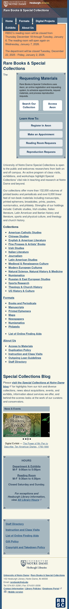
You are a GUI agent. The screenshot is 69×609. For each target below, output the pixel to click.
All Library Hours (28, 500)
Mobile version (15, 591)
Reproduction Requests (41, 152)
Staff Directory (17, 362)
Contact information (14, 588)
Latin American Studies (22, 260)
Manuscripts (16, 307)
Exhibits (10, 28)
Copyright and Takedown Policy (25, 547)
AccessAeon (52, 105)
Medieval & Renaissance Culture (28, 263)
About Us (28, 28)
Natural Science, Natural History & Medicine (35, 271)
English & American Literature (27, 240)
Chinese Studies (18, 236)
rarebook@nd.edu (19, 582)
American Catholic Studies (24, 232)
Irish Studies (16, 248)
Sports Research (18, 283)
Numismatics (16, 275)
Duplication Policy (19, 350)
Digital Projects (45, 21)
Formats (24, 21)
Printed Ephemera (19, 311)
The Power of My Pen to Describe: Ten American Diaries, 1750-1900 (26, 445)
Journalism (15, 256)
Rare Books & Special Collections (48, 575)
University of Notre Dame (15, 4)
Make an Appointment (41, 134)
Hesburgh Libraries (39, 3)
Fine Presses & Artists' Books (26, 244)
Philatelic (14, 326)
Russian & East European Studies (29, 279)
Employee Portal (50, 588)
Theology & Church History (25, 287)
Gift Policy (12, 541)
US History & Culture (21, 291)
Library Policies (33, 588)
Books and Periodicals (22, 303)
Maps (11, 315)
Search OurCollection (29, 105)
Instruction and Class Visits (25, 354)
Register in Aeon (41, 125)
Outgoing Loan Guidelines (24, 358)
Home (9, 21)
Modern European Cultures (25, 267)
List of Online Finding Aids (25, 334)
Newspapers (16, 319)
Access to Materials (20, 346)
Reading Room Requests (41, 143)
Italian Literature (18, 252)
